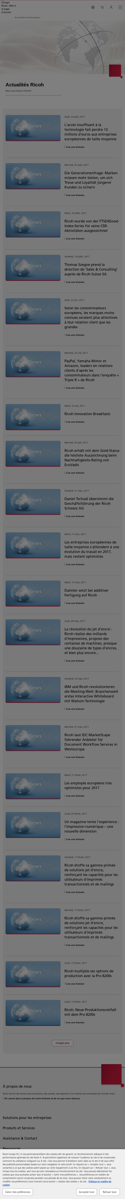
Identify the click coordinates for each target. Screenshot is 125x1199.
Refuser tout (110, 1192)
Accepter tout (86, 1192)
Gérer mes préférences (17, 1192)
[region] (62, 1174)
